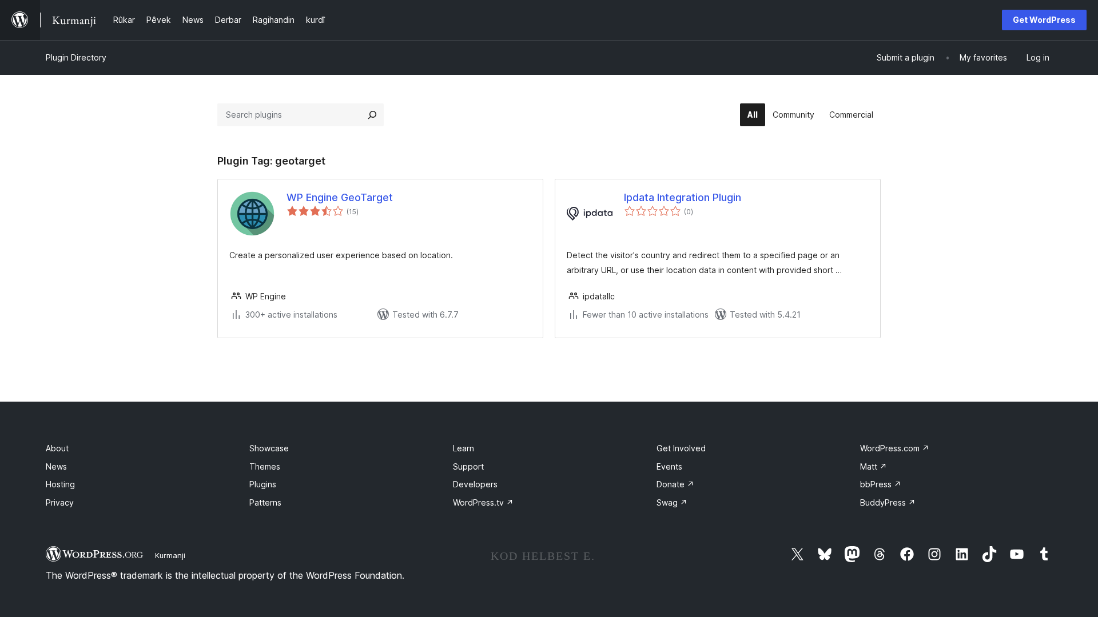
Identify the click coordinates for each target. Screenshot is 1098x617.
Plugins (262, 484)
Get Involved (681, 448)
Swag (672, 502)
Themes (264, 466)
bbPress (880, 484)
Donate (675, 484)
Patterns (265, 502)
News (56, 466)
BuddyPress (888, 502)
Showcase (269, 448)
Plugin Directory (76, 57)
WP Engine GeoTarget (340, 197)
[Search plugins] (372, 114)
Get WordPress (1044, 20)
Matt (873, 466)
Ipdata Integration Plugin (682, 197)
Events (669, 466)
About (57, 448)
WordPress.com (894, 448)
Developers (475, 484)
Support (468, 466)
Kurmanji (170, 555)
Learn (463, 448)
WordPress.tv (483, 502)
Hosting (60, 484)
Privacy (60, 502)
